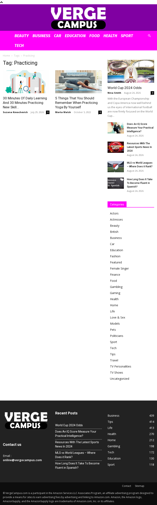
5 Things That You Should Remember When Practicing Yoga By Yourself (76, 102)
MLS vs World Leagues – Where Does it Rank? (75, 455)
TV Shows (116, 372)
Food (94, 35)
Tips (113, 354)
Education (75, 35)
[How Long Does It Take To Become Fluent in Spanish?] (116, 183)
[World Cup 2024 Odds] (131, 71)
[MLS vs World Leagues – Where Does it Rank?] (116, 166)
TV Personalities (120, 366)
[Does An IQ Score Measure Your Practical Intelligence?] (116, 127)
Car (57, 35)
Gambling (116, 287)
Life (112, 311)
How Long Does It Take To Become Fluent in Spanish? (140, 183)
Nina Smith (114, 92)
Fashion (115, 256)
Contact (126, 486)
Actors (114, 213)
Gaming (115, 293)
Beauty (22, 35)
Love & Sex (117, 317)
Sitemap (139, 486)
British (114, 232)
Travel (114, 360)
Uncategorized (119, 379)
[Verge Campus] (78, 18)
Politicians (116, 336)
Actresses (116, 219)
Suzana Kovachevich (15, 112)
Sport (127, 35)
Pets (113, 330)
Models (115, 323)
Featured (116, 262)
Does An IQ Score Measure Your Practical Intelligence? (140, 128)
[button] (149, 36)
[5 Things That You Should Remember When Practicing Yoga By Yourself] (78, 81)
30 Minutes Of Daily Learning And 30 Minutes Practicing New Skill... (25, 102)
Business (41, 35)
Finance (115, 274)
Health (110, 35)
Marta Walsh (63, 112)
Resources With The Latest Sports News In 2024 (139, 147)
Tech (19, 45)
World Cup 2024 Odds (125, 88)
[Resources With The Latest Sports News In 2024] (116, 147)
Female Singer (119, 268)
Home (6, 55)
